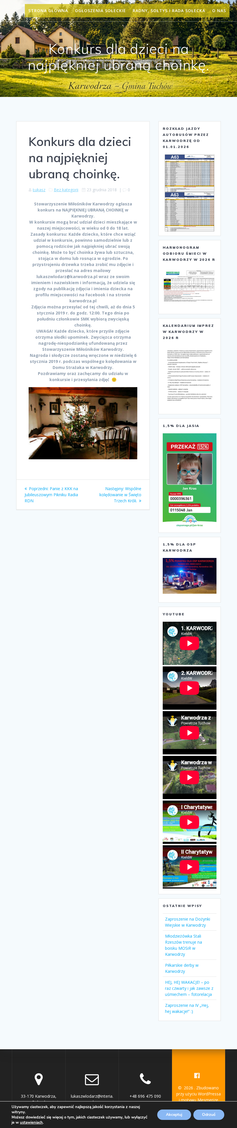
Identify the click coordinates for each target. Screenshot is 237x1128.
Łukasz (39, 189)
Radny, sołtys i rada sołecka (169, 10)
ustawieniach (31, 1122)
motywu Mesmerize (199, 1100)
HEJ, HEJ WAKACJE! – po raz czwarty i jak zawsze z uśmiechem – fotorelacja (189, 988)
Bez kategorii (66, 189)
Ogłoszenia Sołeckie (100, 10)
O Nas (219, 10)
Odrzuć (209, 1114)
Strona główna (48, 10)
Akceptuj (174, 1114)
